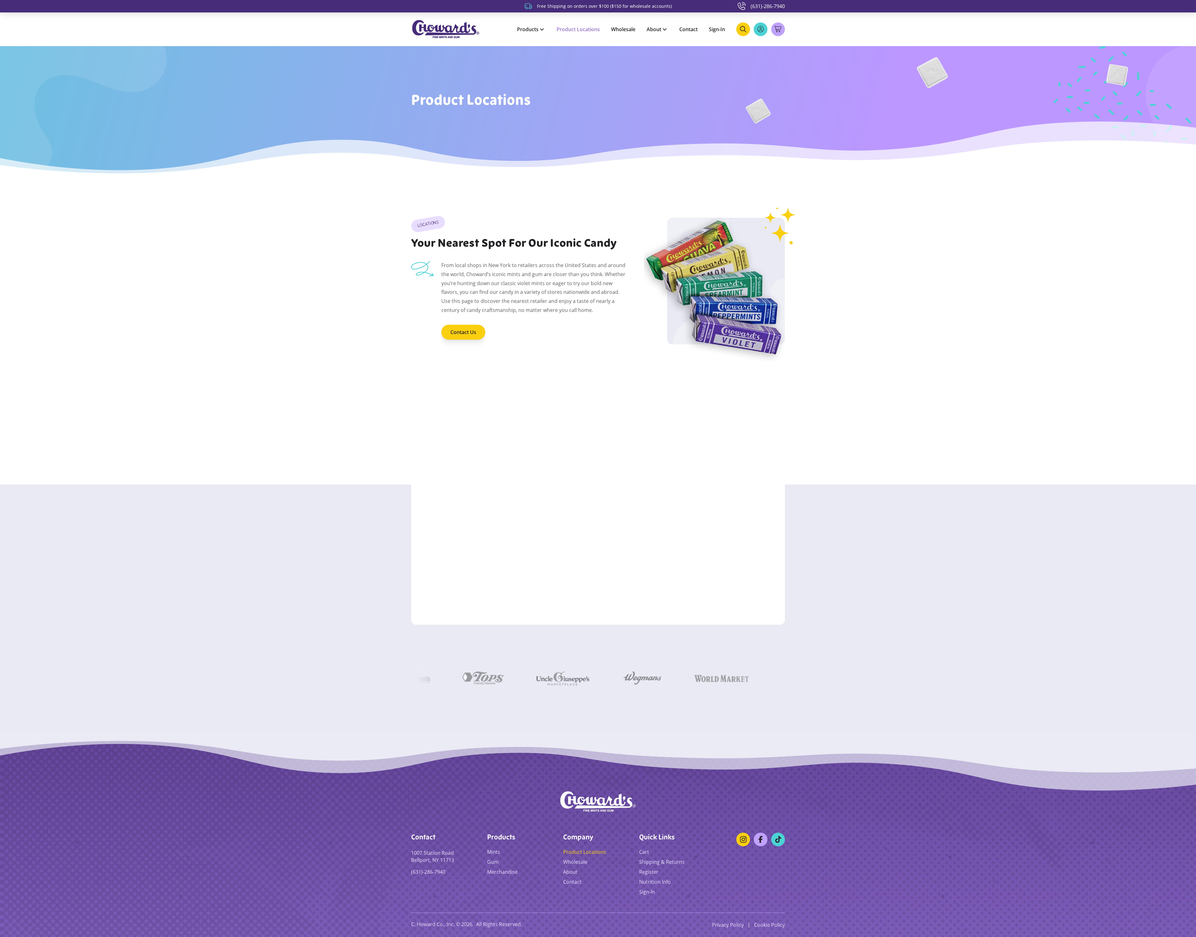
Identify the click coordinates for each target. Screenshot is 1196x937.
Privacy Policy (728, 924)
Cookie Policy (769, 924)
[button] (743, 29)
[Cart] (783, 24)
